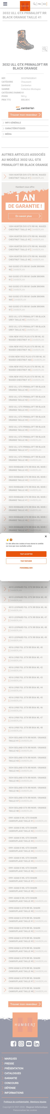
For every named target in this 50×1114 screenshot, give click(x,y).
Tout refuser (26, 561)
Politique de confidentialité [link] (25, 573)
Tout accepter (26, 554)
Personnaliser (26, 568)
